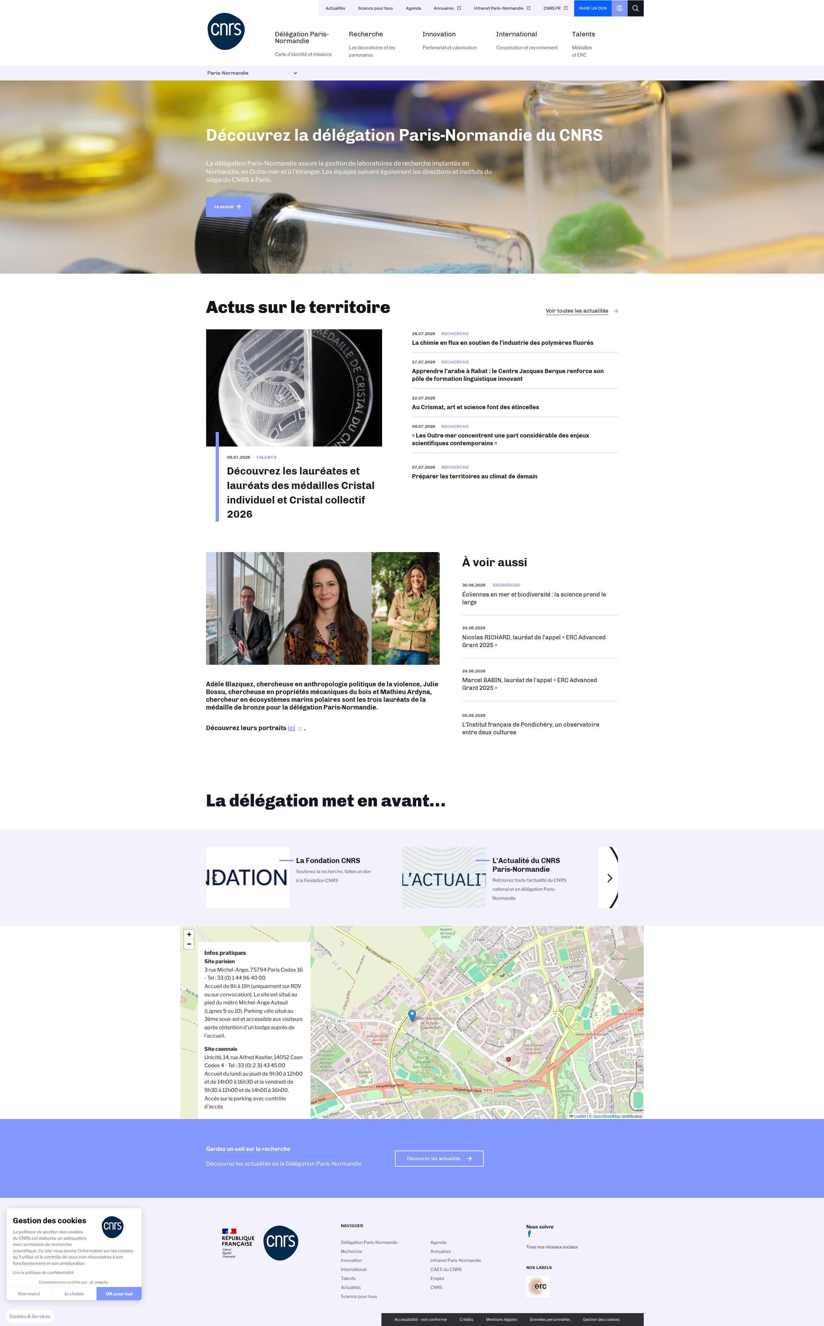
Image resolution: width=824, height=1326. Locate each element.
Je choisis (74, 1293)
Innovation (450, 41)
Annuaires (444, 8)
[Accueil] (237, 31)
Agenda (413, 8)
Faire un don (593, 8)
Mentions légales (501, 1319)
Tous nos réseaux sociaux (552, 1246)
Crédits (466, 1319)
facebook (529, 1233)
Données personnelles (550, 1319)
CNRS (436, 1287)
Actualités (335, 8)
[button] (30, 1316)
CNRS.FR (552, 8)
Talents (583, 44)
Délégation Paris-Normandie (303, 44)
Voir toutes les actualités (577, 310)
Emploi (437, 1278)
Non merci (29, 1293)
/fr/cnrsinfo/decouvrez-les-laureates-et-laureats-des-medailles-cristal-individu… (294, 425)
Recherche (372, 44)
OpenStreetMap (607, 1116)
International (526, 41)
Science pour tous (375, 8)
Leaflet (579, 1116)
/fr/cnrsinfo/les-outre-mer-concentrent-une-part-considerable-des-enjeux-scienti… (515, 435)
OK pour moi (119, 1293)
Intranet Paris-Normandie (498, 8)
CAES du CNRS (446, 1269)
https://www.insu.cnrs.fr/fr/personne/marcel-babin (540, 680)
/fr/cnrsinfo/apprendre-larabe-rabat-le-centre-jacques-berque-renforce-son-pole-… (515, 370)
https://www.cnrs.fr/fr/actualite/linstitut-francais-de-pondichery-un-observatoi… (540, 723)
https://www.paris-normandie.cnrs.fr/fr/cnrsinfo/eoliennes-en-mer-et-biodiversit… (540, 594)
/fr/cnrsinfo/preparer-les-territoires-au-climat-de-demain (515, 472)
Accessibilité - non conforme (420, 1319)
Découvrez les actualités (434, 1158)
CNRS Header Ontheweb (620, 8)
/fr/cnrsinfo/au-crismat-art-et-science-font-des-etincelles (515, 403)
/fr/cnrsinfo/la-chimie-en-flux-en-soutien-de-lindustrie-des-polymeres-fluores (515, 340)
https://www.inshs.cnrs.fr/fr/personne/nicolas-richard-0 (540, 637)
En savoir (223, 207)
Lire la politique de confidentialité (43, 1272)
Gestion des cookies (601, 1319)
